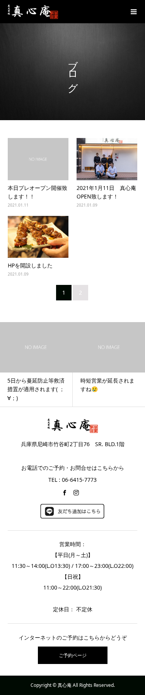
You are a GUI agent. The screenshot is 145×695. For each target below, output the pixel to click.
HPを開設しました (30, 265)
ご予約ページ (73, 655)
